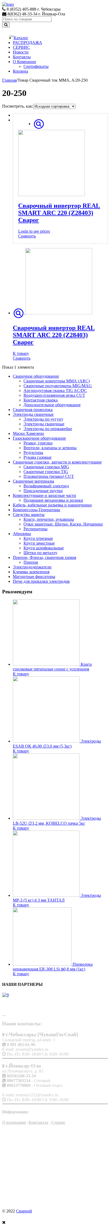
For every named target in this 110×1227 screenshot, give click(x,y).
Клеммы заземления (31, 572)
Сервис (58, 1122)
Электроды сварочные (33, 414)
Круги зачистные (39, 543)
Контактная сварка (40, 400)
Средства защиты (29, 514)
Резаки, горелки (38, 443)
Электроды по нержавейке (47, 428)
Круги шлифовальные (43, 548)
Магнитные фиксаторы (34, 576)
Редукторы (33, 452)
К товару (21, 353)
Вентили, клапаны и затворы (50, 447)
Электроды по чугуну (43, 419)
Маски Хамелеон (28, 433)
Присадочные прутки (43, 490)
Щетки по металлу (40, 552)
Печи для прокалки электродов (41, 581)
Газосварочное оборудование (39, 438)
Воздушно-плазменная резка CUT (54, 395)
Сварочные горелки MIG (46, 467)
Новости (21, 52)
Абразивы (22, 533)
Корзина (20, 71)
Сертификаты (36, 66)
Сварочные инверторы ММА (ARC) (56, 381)
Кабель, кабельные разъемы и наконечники (52, 505)
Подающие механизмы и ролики (53, 500)
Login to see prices (34, 231)
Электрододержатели (32, 567)
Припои (30, 562)
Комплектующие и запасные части (44, 495)
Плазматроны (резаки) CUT (48, 476)
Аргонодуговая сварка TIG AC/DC (55, 390)
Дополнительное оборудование (52, 405)
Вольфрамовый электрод (46, 486)
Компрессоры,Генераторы (36, 509)
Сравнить (27, 236)
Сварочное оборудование (36, 376)
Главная (9, 80)
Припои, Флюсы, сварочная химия (44, 557)
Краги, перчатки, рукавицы (48, 519)
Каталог (21, 38)
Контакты (22, 57)
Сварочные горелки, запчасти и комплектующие (57, 462)
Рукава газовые (37, 457)
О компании (14, 1122)
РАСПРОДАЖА (27, 42)
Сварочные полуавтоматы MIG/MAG (57, 385)
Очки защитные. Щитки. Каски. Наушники (63, 524)
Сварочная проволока (33, 409)
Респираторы (35, 529)
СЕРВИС (21, 47)
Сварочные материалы (33, 481)
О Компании (24, 61)
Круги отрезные (38, 538)
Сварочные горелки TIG (45, 471)
